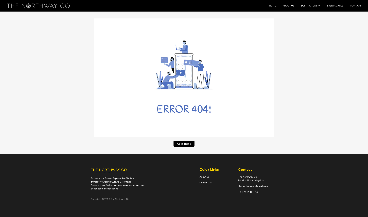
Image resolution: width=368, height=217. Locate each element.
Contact (355, 5)
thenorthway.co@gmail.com (253, 186)
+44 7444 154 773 (248, 191)
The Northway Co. (120, 199)
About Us (288, 5)
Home (272, 5)
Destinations (309, 5)
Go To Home (184, 143)
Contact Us (206, 182)
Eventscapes (335, 5)
